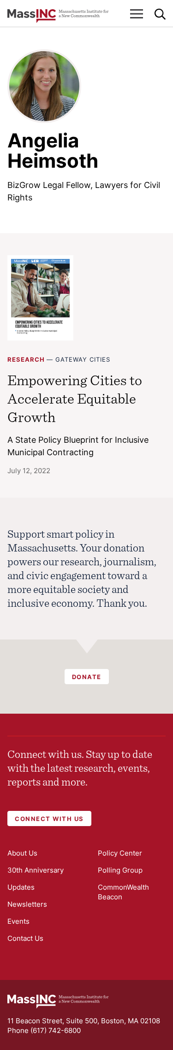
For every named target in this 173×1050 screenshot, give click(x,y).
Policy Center (120, 853)
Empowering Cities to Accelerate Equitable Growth (74, 398)
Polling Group (120, 870)
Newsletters (27, 904)
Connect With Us (49, 818)
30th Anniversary (35, 870)
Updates (21, 887)
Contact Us (25, 938)
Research (26, 359)
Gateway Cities (82, 359)
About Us (22, 853)
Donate (86, 676)
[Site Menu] (136, 14)
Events (18, 921)
